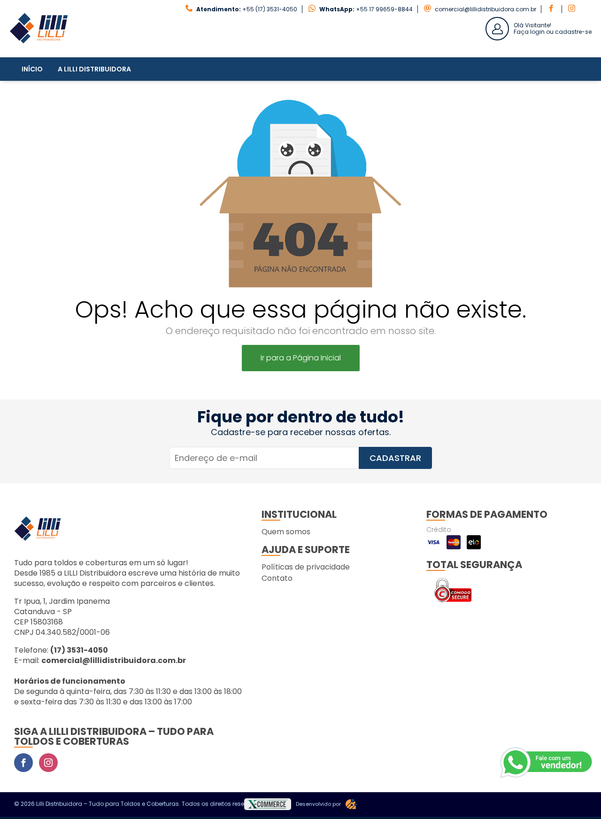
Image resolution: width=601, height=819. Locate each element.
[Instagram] (48, 762)
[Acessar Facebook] (552, 9)
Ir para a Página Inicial (301, 357)
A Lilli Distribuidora (94, 69)
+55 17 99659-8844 (384, 9)
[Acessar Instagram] (573, 9)
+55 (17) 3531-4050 (269, 9)
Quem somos (286, 531)
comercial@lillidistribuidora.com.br (485, 9)
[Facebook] (23, 762)
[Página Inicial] (38, 50)
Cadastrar (395, 458)
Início (32, 69)
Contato (277, 578)
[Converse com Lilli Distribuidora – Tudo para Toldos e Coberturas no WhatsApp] (547, 762)
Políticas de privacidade (306, 567)
